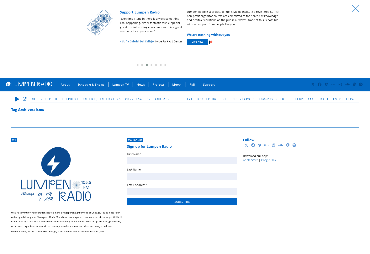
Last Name (134, 169)
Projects (158, 84)
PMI (192, 84)
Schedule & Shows (91, 84)
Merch (177, 84)
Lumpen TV (120, 84)
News (141, 84)
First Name (134, 154)
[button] (137, 65)
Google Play (268, 160)
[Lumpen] (29, 85)
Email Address (137, 185)
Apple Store (250, 160)
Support (209, 84)
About (65, 84)
